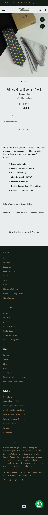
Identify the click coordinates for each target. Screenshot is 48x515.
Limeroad (7, 475)
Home (5, 258)
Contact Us (7, 372)
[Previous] (16, 81)
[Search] (40, 9)
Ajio (29, 472)
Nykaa (34, 472)
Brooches (7, 267)
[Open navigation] (3, 9)
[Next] (31, 81)
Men (5, 280)
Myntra (24, 472)
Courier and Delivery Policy (14, 410)
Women (6, 284)
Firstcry (40, 472)
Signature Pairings (10, 289)
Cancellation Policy (10, 397)
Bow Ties (6, 275)
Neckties (6, 262)
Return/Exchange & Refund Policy (17, 203)
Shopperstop (17, 475)
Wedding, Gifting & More (13, 293)
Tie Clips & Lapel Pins (12, 339)
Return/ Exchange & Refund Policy (16, 419)
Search (6, 355)
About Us (6, 368)
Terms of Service (9, 423)
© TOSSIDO (24, 492)
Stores (5, 359)
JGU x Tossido (8, 298)
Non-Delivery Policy (11, 401)
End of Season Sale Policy (13, 405)
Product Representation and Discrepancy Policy (23, 212)
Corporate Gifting (10, 335)
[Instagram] (16, 480)
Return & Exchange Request (14, 377)
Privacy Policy (8, 428)
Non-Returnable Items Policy (14, 414)
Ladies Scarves (9, 326)
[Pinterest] (22, 480)
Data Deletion (8, 432)
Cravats (6, 313)
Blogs (5, 364)
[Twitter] (10, 480)
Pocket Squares (9, 271)
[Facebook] (4, 480)
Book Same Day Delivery (13, 381)
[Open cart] (44, 9)
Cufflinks (6, 322)
